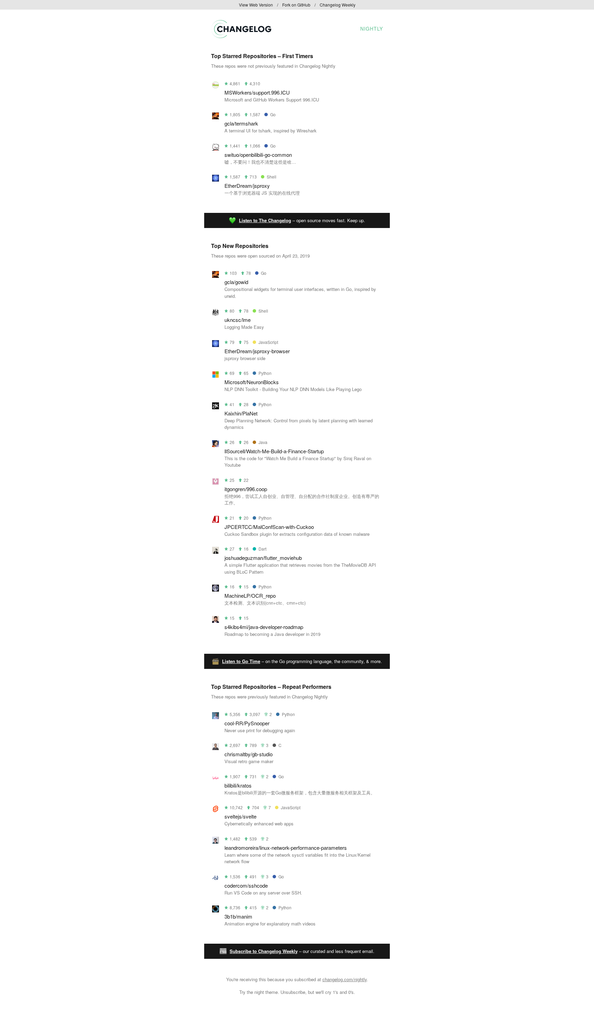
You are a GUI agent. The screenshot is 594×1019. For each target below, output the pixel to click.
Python (265, 373)
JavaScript (268, 342)
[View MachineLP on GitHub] (215, 589)
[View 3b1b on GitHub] (215, 910)
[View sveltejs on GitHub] (215, 810)
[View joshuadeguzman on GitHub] (215, 551)
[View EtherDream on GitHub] (215, 179)
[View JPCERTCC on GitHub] (215, 520)
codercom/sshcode (246, 885)
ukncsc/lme (237, 319)
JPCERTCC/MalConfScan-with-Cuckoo (269, 526)
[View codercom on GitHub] (215, 879)
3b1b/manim (238, 916)
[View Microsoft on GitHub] (215, 376)
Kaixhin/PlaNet (240, 413)
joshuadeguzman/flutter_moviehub (263, 557)
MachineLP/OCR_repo (250, 595)
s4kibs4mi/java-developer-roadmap (263, 626)
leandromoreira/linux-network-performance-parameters (285, 847)
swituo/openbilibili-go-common (258, 154)
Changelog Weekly (337, 5)
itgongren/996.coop (245, 488)
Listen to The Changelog (265, 220)
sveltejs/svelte (240, 816)
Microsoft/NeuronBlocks (251, 382)
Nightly (371, 28)
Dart (262, 549)
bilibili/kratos (238, 785)
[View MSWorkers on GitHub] (215, 86)
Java (262, 442)
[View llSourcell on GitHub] (215, 445)
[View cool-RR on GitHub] (215, 717)
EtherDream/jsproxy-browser (257, 351)
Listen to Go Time (241, 661)
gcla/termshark (241, 123)
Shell (271, 177)
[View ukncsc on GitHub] (215, 313)
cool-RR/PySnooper (247, 723)
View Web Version (256, 5)
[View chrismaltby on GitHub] (215, 748)
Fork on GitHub (296, 5)
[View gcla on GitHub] (215, 117)
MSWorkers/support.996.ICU (257, 92)
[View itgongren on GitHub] (215, 483)
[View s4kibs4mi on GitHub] (215, 621)
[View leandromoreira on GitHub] (215, 841)
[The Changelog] (241, 36)
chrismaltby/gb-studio (248, 754)
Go (273, 114)
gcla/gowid (236, 281)
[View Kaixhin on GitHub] (215, 407)
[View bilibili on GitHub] (215, 779)
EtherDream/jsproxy (247, 185)
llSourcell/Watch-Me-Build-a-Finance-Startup (274, 451)
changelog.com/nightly (344, 979)
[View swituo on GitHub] (215, 148)
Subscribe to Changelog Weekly (264, 951)
